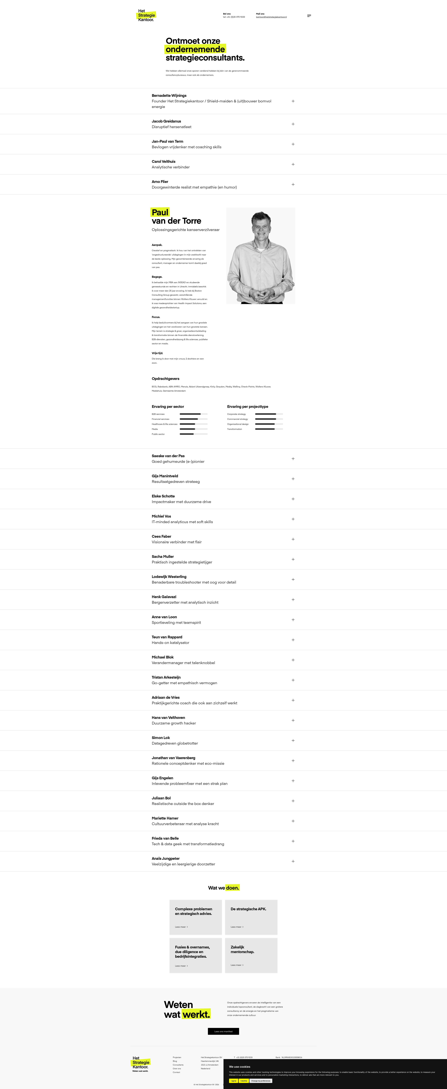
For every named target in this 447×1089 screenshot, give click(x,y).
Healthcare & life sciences (164, 423)
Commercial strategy (237, 418)
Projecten (177, 1057)
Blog (175, 1061)
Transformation (234, 429)
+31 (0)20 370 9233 (244, 1057)
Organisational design (238, 423)
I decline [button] (243, 1081)
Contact (176, 1072)
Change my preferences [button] (260, 1081)
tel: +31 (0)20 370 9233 (234, 16)
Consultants (178, 1064)
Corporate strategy (236, 413)
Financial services (160, 418)
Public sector (158, 434)
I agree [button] (233, 1081)
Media (155, 429)
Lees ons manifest (223, 1031)
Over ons (177, 1068)
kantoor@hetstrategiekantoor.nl (271, 16)
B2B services (158, 413)
